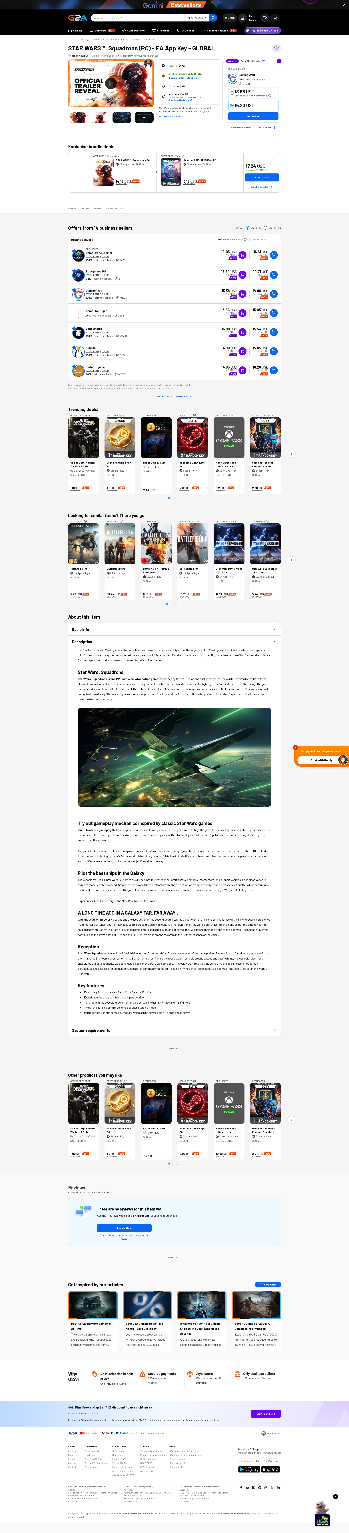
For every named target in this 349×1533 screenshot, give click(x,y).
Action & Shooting (115, 39)
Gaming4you (246, 74)
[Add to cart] (274, 255)
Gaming (84, 39)
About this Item (114, 208)
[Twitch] (253, 1487)
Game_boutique (96, 310)
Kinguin (91, 347)
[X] (272, 1487)
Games (97, 39)
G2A (73, 39)
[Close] (344, 5)
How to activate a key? (180, 100)
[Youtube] (247, 1487)
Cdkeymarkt (94, 328)
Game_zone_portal (99, 252)
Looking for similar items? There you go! (107, 515)
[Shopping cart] (275, 17)
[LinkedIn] (278, 1487)
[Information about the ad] (243, 69)
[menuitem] (75, 30)
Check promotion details (81, 1413)
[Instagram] (265, 1487)
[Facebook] (241, 1487)
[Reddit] (259, 1487)
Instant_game (95, 367)
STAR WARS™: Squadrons (142, 39)
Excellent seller (97, 256)
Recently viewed (91, 208)
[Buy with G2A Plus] (242, 255)
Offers (72, 208)
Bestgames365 (96, 271)
